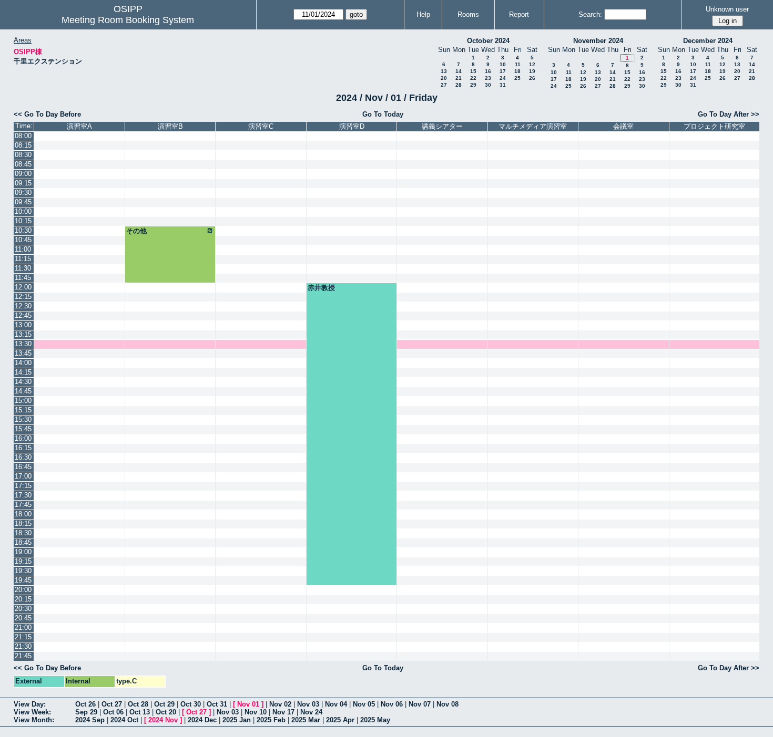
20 (444, 78)
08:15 (23, 145)
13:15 (23, 334)
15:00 (23, 400)
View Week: (32, 712)
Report (519, 14)
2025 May (375, 720)
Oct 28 (138, 704)
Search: (590, 14)
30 (488, 85)
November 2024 (598, 41)
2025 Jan (236, 720)
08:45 (23, 164)
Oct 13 (139, 712)
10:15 (23, 221)
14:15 (23, 372)
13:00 (23, 325)
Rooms (468, 14)
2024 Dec (202, 720)
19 (532, 71)
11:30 (23, 268)
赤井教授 (321, 288)
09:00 (23, 174)
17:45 (23, 504)
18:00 (23, 514)
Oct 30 (190, 704)
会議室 (623, 126)
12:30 (23, 306)
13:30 (23, 344)
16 (488, 71)
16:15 (23, 448)
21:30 (23, 646)
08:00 (23, 136)
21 (458, 78)
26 (532, 78)
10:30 (23, 230)
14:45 (23, 391)
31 (503, 85)
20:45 (23, 618)
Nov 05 (364, 704)
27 (444, 85)
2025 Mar (305, 720)
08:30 (23, 155)
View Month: (34, 720)
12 (532, 64)
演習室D (351, 126)
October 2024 (488, 41)
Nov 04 (336, 704)
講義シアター (442, 126)
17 (503, 71)
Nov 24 (311, 712)
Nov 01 (248, 704)
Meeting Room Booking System (128, 20)
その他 (136, 231)
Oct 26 (85, 704)
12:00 (23, 287)
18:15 (23, 523)
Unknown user (727, 9)
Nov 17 (283, 712)
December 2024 (708, 41)
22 (473, 78)
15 (473, 71)
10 (503, 64)
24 (503, 78)
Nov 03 (308, 704)
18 (517, 71)
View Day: (30, 704)
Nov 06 (392, 704)
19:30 (23, 571)
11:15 (23, 259)
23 (488, 78)
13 (444, 71)
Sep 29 (86, 712)
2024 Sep (90, 720)
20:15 (23, 599)
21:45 (23, 656)
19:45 (23, 580)
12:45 (23, 315)
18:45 (23, 542)
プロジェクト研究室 (714, 126)
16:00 (23, 438)
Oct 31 (217, 704)
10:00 (23, 211)
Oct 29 (164, 704)
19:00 (23, 552)
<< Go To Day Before (47, 114)
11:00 (23, 249)
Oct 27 (111, 704)
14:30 (23, 382)
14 (458, 71)
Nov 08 (447, 704)
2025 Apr (340, 720)
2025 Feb (271, 720)
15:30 (23, 419)
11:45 (23, 278)
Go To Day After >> (728, 114)
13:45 (23, 353)
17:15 (23, 486)
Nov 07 (420, 704)
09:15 (23, 183)
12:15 (23, 296)
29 (473, 85)
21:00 (23, 627)
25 (517, 78)
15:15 (23, 410)
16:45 (23, 467)
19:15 (23, 561)
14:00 (23, 363)
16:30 (23, 457)
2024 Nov (163, 720)
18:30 (23, 533)
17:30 (23, 495)
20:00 (23, 590)
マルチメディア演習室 (533, 126)
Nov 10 (256, 712)
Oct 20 (166, 712)
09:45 (23, 202)
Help (423, 14)
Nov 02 (280, 704)
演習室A (79, 126)
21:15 (23, 637)
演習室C (260, 126)
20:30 (23, 609)
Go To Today (382, 114)
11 (518, 64)
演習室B (170, 126)
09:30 (23, 192)
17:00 (23, 476)
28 (458, 85)
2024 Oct (124, 720)
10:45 (23, 240)
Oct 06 (113, 712)
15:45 (23, 429)
